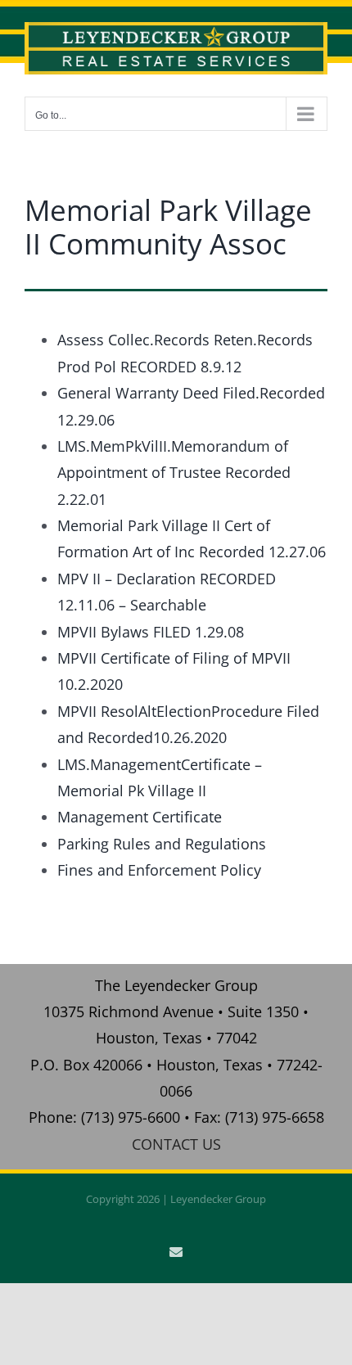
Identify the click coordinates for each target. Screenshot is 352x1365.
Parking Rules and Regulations (161, 844)
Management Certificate (139, 817)
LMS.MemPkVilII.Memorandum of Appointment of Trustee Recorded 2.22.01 (174, 472)
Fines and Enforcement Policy (159, 870)
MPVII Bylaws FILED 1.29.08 (150, 632)
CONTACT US (176, 1144)
